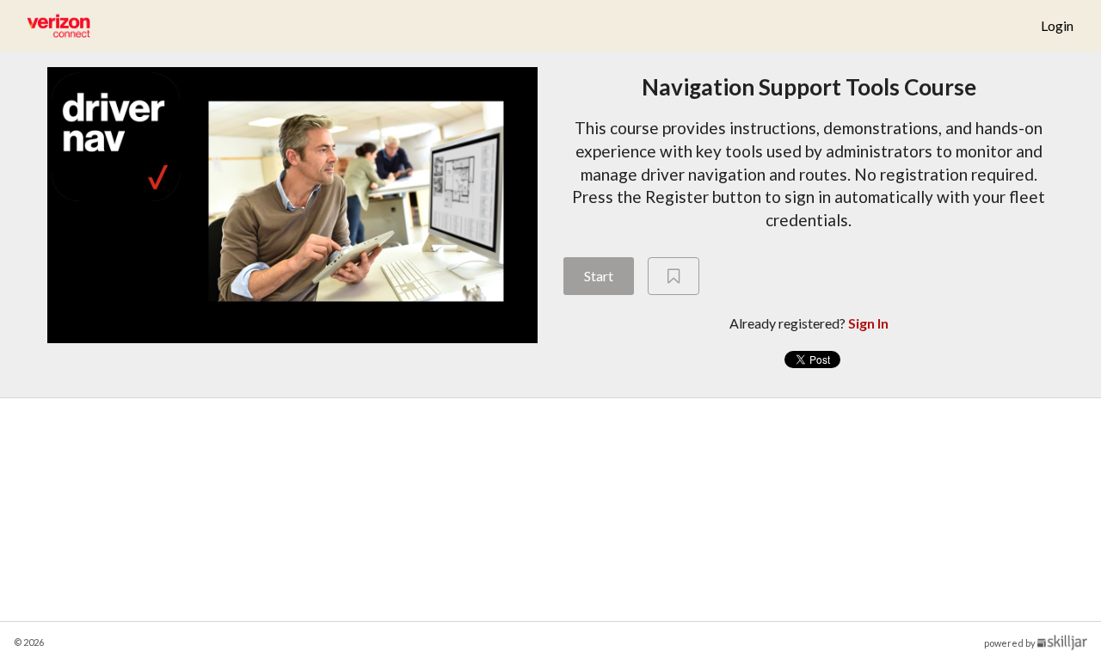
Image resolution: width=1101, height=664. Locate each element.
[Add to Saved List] (673, 276)
